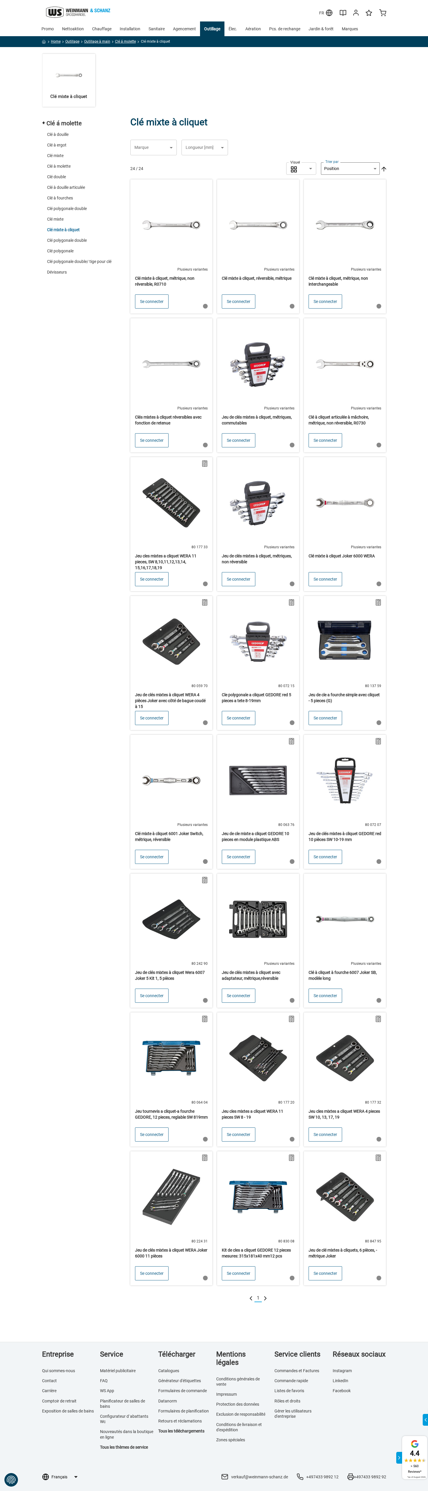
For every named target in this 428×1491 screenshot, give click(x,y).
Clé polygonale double (67, 208)
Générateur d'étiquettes (179, 1380)
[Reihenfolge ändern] (383, 168)
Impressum (226, 1394)
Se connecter (152, 301)
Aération (253, 28)
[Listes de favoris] (369, 15)
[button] (153, 147)
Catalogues (168, 1370)
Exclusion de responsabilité (240, 1414)
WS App (107, 1390)
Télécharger (176, 1354)
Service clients (297, 1354)
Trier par (332, 162)
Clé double (56, 176)
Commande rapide (291, 1380)
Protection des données (237, 1404)
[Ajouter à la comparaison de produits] (205, 463)
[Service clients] (356, 14)
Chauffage (101, 28)
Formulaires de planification (183, 1411)
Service (111, 1354)
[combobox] (301, 168)
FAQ (104, 1380)
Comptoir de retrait (59, 1401)
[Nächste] (265, 1298)
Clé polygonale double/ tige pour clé (79, 261)
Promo (47, 28)
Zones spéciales (230, 1439)
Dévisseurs (57, 272)
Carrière (49, 1390)
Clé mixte (55, 155)
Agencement (184, 28)
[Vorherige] (250, 1298)
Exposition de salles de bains (68, 1411)
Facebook (342, 1390)
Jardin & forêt (321, 28)
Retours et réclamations (180, 1421)
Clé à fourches (60, 198)
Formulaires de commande (182, 1390)
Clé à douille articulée (66, 187)
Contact (49, 1380)
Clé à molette (59, 166)
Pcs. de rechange (284, 28)
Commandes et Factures (296, 1370)
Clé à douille (58, 134)
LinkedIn (340, 1380)
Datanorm (167, 1401)
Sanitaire (157, 28)
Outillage (212, 28)
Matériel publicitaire (118, 1370)
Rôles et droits (287, 1401)
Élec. (233, 28)
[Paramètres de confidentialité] (11, 1480)
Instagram (342, 1370)
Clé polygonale (60, 251)
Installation (130, 28)
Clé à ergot (56, 145)
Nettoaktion (73, 28)
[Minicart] (382, 13)
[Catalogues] (343, 15)
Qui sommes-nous (58, 1370)
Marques (350, 28)
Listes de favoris (289, 1390)
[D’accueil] (44, 43)
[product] (171, 246)
